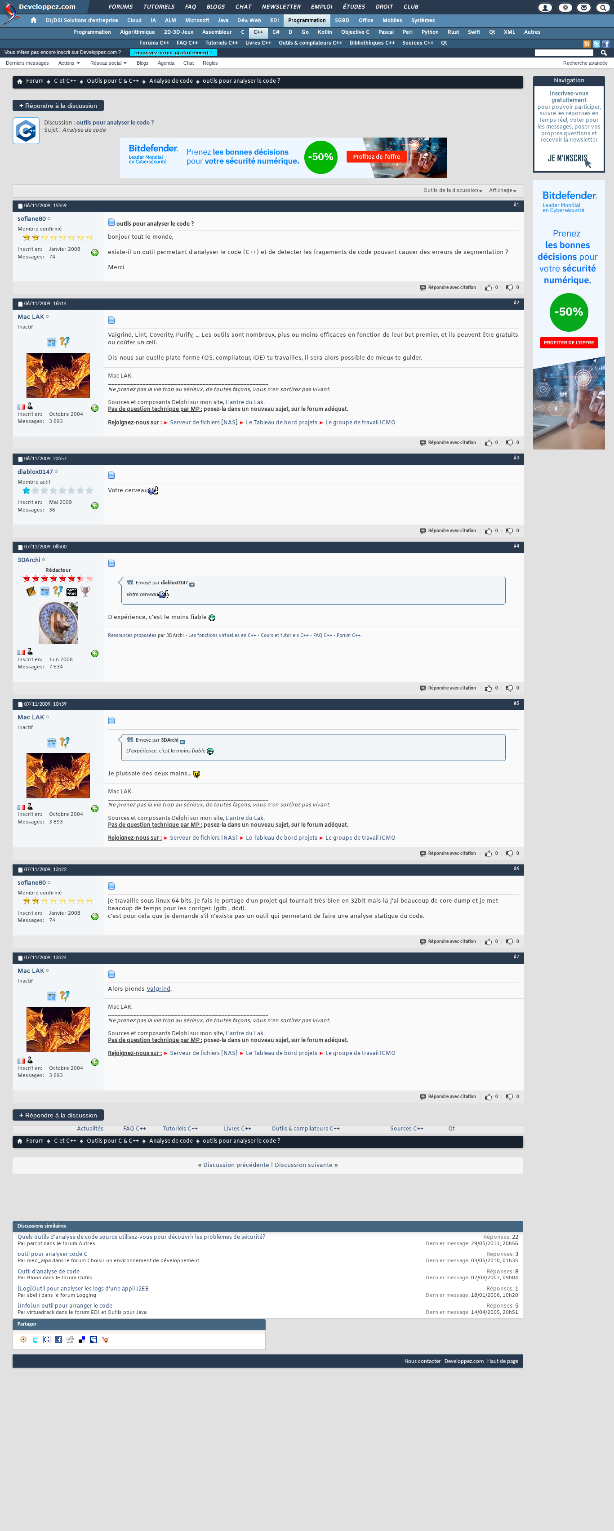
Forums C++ (154, 43)
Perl (408, 32)
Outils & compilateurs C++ (311, 43)
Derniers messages (27, 63)
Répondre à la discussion (58, 105)
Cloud (134, 21)
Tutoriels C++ (221, 43)
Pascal (386, 32)
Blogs (215, 7)
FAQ (190, 7)
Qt (492, 32)
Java (223, 21)
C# (276, 32)
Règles (210, 63)
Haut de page (502, 1361)
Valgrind (158, 989)
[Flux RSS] (587, 44)
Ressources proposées (132, 636)
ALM (170, 21)
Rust (453, 32)
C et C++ (65, 81)
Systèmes (423, 21)
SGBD (342, 21)
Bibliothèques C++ (372, 43)
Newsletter (281, 7)
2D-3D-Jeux (178, 32)
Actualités (90, 1129)
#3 (516, 458)
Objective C (355, 32)
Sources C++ (418, 43)
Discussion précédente (236, 1165)
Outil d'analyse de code (49, 1272)
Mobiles (392, 21)
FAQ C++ (187, 43)
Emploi (321, 7)
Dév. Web (249, 21)
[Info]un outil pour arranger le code (65, 1306)
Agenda (166, 63)
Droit (383, 7)
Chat (243, 7)
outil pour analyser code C (53, 1254)
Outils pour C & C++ (113, 81)
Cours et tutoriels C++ (285, 636)
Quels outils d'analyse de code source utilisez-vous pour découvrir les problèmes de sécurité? (142, 1237)
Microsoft (197, 21)
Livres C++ (258, 43)
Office (366, 21)
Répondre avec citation (452, 287)
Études (353, 7)
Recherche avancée (585, 63)
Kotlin (325, 32)
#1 (516, 205)
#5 (516, 703)
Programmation (307, 21)
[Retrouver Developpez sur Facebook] (606, 44)
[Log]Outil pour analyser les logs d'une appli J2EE (83, 1289)
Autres (532, 32)
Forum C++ (348, 636)
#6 (516, 869)
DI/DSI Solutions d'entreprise (82, 21)
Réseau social (105, 63)
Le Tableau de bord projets (281, 423)
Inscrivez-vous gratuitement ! (173, 52)
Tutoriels (158, 7)
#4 (516, 546)
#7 (516, 957)
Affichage (500, 190)
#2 (516, 303)
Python (430, 32)
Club (410, 7)
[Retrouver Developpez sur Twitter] (596, 44)
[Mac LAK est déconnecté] (58, 377)
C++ (258, 32)
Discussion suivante (304, 1165)
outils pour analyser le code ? (115, 123)
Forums (120, 7)
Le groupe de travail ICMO (360, 423)
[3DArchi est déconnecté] (58, 624)
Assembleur (217, 32)
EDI (274, 21)
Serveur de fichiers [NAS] (204, 423)
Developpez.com (464, 1361)
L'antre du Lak (244, 402)
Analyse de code (171, 81)
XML (509, 32)
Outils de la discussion (450, 190)
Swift (474, 32)
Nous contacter (423, 1361)
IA (153, 21)
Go (305, 32)
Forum (35, 81)
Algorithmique (137, 32)
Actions (66, 63)
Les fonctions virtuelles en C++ (222, 636)
